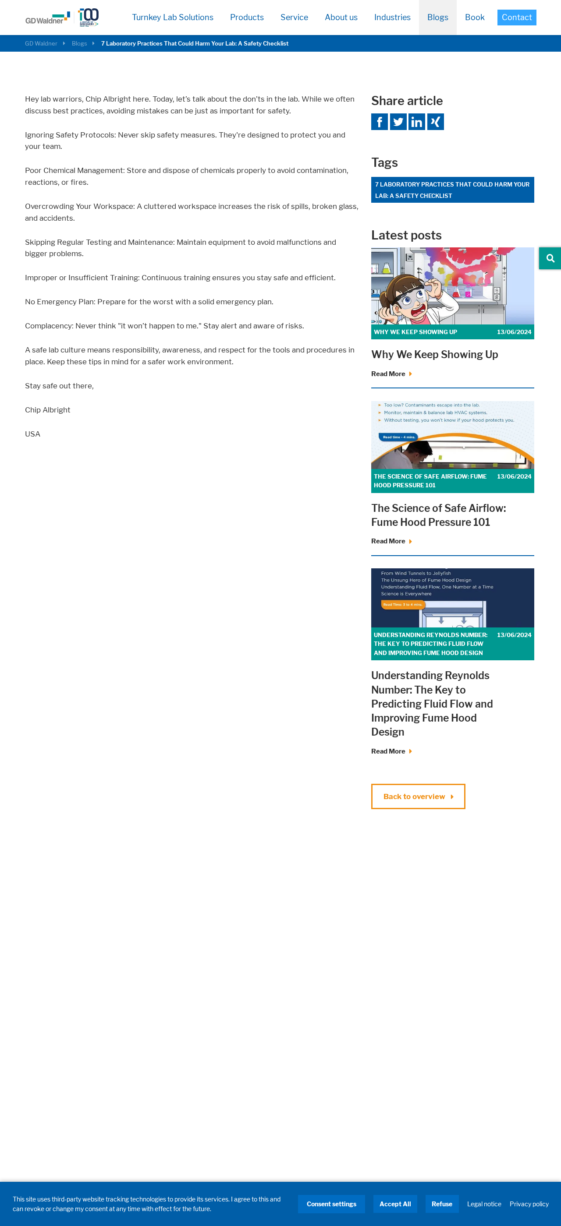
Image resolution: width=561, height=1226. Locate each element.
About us (341, 17)
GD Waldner (41, 43)
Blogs (437, 17)
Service (294, 17)
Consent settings (331, 1204)
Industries (392, 17)
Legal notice (484, 1204)
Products (247, 17)
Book (475, 17)
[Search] (551, 258)
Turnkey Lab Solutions (172, 17)
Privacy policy (529, 1204)
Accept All (395, 1204)
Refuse (442, 1204)
